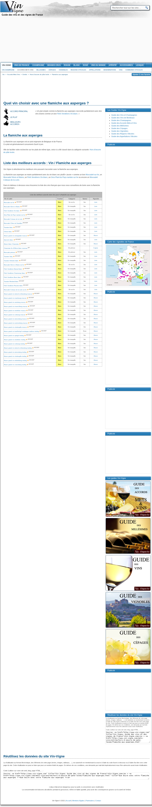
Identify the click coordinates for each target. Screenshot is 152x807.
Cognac (95, 248)
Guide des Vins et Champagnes (124, 115)
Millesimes (41, 70)
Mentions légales (78, 801)
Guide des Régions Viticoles (122, 134)
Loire (95, 202)
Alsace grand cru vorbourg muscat (14, 315)
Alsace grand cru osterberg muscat (15, 302)
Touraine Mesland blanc (11, 281)
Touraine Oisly (8, 256)
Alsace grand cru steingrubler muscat (15, 236)
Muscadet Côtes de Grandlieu (13, 223)
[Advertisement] (76, 40)
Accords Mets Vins (25, 70)
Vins (120, 70)
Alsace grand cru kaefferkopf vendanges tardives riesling (21, 331)
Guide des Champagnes (121, 120)
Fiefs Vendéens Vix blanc (67, 114)
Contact (98, 801)
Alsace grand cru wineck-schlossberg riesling (18, 348)
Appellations (94, 70)
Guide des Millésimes (120, 126)
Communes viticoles (134, 70)
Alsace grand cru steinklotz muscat (15, 310)
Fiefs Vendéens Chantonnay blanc (14, 273)
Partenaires (90, 801)
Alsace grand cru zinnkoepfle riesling (15, 356)
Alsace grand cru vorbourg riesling (14, 344)
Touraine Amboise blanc (11, 260)
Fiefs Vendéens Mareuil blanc (13, 269)
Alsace (96, 235)
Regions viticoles (78, 70)
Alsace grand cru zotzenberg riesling (15, 364)
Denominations (109, 70)
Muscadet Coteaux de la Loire (13, 219)
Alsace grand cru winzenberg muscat (15, 319)
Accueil (68, 801)
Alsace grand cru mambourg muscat (15, 298)
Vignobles (63, 70)
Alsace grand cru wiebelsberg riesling (15, 360)
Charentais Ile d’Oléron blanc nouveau (15, 248)
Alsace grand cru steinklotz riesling (14, 339)
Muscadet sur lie (92, 175)
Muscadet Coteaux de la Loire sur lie (15, 290)
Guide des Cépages (119, 128)
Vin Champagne (8, 70)
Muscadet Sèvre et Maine (13, 177)
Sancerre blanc (8, 240)
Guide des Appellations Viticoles (124, 136)
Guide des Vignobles (119, 131)
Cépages (52, 70)
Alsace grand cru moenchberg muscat (15, 306)
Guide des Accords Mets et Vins (124, 123)
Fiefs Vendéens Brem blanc (12, 277)
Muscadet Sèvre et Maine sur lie (14, 265)
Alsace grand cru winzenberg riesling (15, 352)
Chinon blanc (8, 231)
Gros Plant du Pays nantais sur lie (64, 177)
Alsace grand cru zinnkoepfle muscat (15, 327)
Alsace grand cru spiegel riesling (14, 335)
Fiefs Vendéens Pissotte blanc (13, 285)
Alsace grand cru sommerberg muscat (15, 323)
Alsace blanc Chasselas (11, 244)
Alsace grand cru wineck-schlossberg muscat (18, 294)
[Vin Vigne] (22, 16)
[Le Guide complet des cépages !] (128, 664)
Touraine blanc (8, 227)
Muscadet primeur (9, 252)
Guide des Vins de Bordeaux (122, 118)
